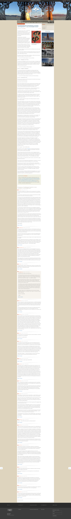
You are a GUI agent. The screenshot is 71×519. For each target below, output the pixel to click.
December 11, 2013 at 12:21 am (27, 247)
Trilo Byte (19, 314)
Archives (52, 22)
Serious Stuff (43, 27)
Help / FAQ (42, 509)
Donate (19, 509)
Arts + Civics (23, 22)
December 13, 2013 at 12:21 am (24, 341)
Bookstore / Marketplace (34, 509)
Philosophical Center (39, 22)
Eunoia (19, 341)
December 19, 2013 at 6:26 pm (25, 419)
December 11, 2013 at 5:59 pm (24, 300)
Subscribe (54, 515)
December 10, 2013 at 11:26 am (26, 227)
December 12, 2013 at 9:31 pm (24, 333)
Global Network (28, 22)
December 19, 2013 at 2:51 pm (24, 393)
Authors (49, 22)
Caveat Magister (24, 28)
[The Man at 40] (48, 37)
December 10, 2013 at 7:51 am (24, 189)
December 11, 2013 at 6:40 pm (25, 314)
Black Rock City (19, 22)
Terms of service (9, 513)
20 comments (39, 28)
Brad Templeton (20, 227)
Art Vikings (28, 148)
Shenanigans (43, 28)
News (32, 22)
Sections (19, 21)
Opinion (35, 22)
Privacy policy (8, 514)
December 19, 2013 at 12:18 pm (24, 380)
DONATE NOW (64, 0)
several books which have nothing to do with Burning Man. (29, 181)
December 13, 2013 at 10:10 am (24, 358)
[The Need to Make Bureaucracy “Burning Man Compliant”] (48, 62)
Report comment (20, 225)
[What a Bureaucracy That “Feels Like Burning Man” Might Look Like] (48, 54)
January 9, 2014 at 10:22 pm (24, 491)
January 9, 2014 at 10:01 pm (24, 485)
